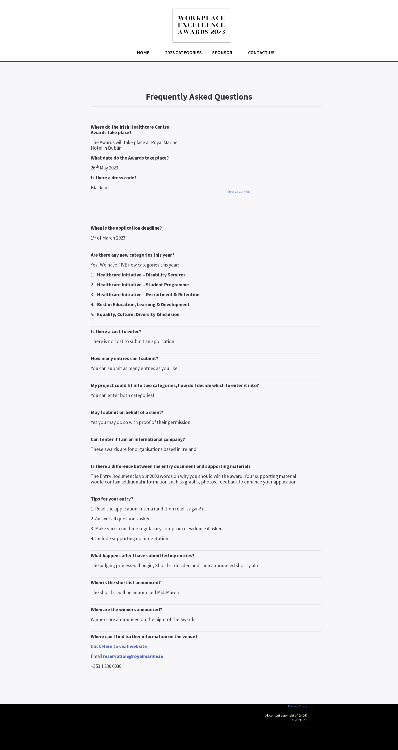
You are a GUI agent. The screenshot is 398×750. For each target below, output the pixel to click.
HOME (143, 52)
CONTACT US (261, 52)
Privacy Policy (297, 706)
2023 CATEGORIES (183, 52)
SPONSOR (222, 52)
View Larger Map (239, 191)
